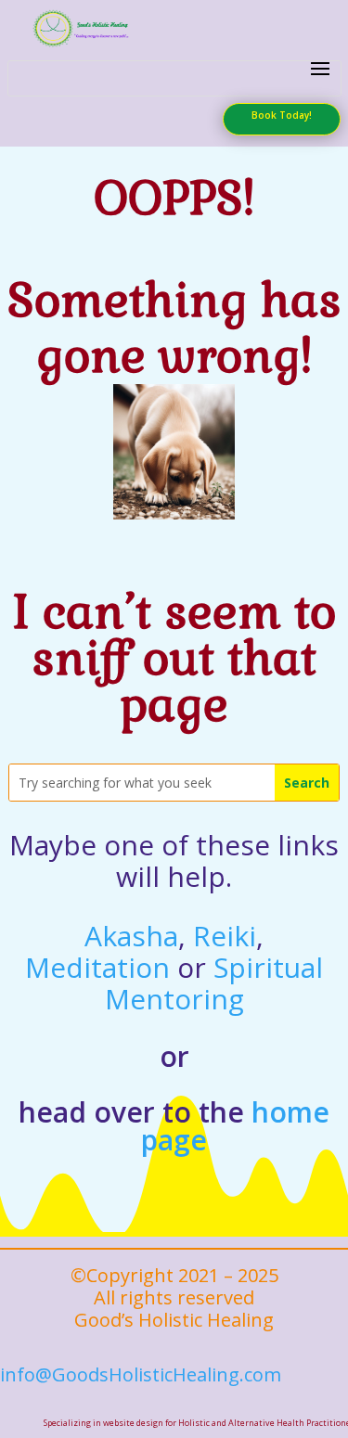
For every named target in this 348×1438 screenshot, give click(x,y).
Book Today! (281, 115)
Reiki (224, 936)
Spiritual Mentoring (214, 983)
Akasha (131, 936)
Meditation (97, 967)
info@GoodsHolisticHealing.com (140, 1374)
